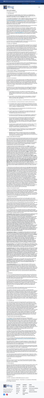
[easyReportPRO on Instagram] (7, 394)
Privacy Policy (32, 386)
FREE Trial (25, 386)
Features (18, 390)
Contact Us (25, 388)
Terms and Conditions (33, 388)
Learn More (38, 1)
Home (17, 386)
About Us (18, 388)
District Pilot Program (36, 3)
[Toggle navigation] (39, 7)
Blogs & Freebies (25, 3)
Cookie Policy (31, 390)
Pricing (17, 391)
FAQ (17, 393)
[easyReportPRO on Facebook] (4, 394)
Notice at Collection (33, 391)
